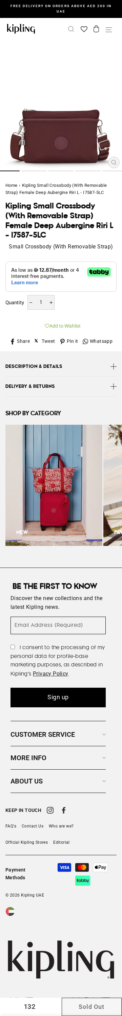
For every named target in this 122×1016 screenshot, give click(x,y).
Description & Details (33, 366)
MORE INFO (28, 758)
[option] (61, 9)
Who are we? (61, 826)
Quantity (14, 303)
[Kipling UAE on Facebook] (63, 811)
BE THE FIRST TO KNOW (55, 586)
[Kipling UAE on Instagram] (50, 811)
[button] (61, 324)
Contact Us (32, 826)
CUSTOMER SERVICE (43, 734)
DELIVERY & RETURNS (30, 386)
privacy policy (50, 673)
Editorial (61, 842)
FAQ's (10, 826)
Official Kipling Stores (26, 842)
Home (11, 185)
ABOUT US (27, 781)
